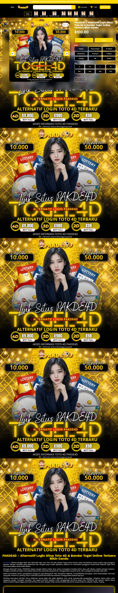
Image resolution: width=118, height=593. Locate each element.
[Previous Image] (12, 53)
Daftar (104, 40)
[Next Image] (66, 53)
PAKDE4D (7, 563)
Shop (12, 7)
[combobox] (52, 7)
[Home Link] (24, 7)
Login (84, 40)
